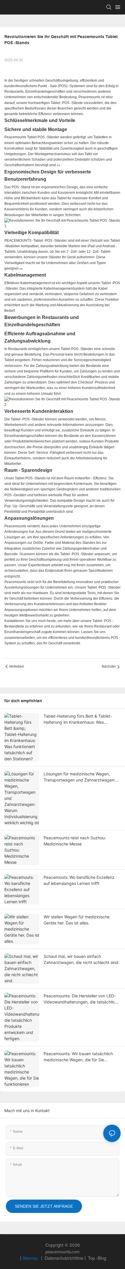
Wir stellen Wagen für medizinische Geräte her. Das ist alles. (77, 919)
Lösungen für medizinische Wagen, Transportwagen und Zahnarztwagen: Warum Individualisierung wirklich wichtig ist (79, 777)
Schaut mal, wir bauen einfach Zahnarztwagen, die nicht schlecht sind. (81, 959)
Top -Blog (96, 1258)
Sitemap (30, 1258)
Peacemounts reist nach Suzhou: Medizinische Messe (75, 840)
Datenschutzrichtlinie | (65, 1258)
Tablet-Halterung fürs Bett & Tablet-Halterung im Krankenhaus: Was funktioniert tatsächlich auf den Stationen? (78, 719)
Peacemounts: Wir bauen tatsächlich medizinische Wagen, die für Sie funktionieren (78, 1057)
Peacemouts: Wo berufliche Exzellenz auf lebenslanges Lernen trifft (79, 880)
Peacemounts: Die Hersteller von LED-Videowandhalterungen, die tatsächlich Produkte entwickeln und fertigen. (80, 999)
